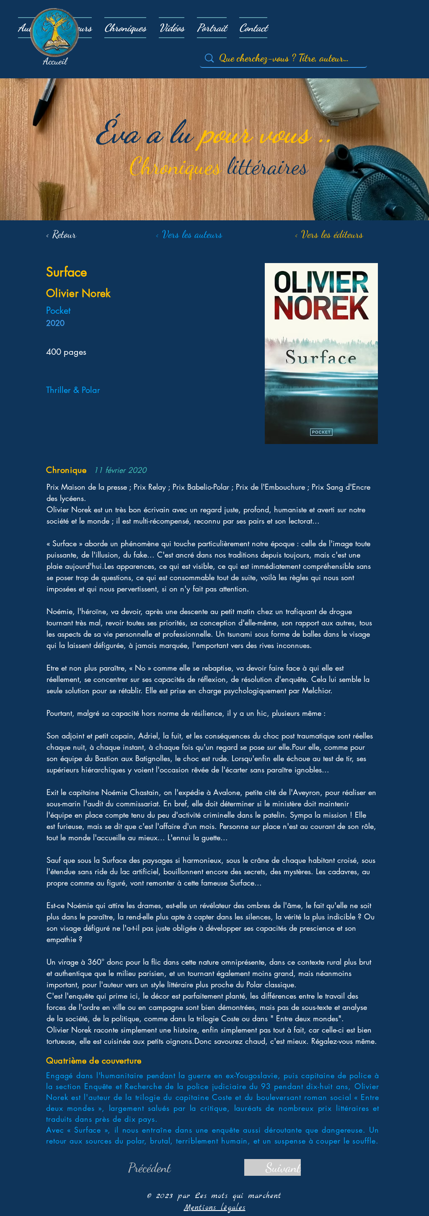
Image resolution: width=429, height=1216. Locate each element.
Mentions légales (215, 1208)
